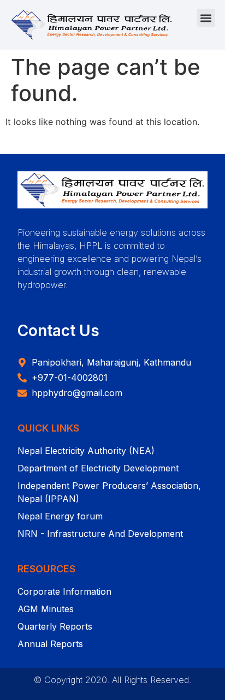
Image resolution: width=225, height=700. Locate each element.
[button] (206, 18)
